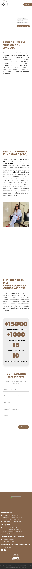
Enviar (23, 427)
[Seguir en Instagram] (5, 550)
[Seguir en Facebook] (2, 550)
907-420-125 (7, 534)
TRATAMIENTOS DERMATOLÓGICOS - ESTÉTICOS (23, 19)
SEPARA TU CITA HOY (23, 26)
